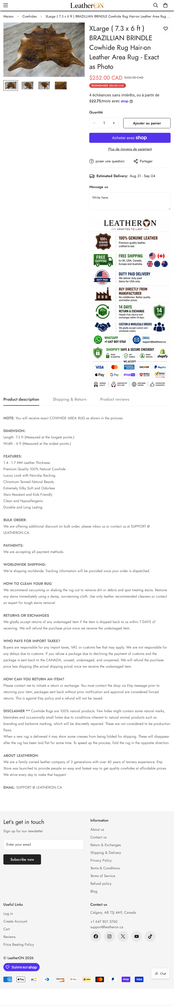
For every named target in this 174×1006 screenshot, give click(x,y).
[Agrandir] (75, 32)
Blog (93, 891)
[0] (165, 5)
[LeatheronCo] (87, 5)
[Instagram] (109, 936)
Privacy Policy (101, 860)
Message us (98, 186)
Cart (6, 929)
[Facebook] (95, 936)
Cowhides (29, 16)
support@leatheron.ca (106, 927)
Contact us (98, 837)
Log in (8, 913)
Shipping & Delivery (105, 852)
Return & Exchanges (105, 845)
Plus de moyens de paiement (130, 149)
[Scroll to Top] (165, 981)
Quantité (96, 112)
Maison (8, 16)
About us (97, 829)
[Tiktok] (150, 936)
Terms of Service (102, 875)
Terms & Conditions (105, 868)
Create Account (15, 921)
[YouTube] (136, 936)
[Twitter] (123, 936)
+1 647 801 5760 (104, 921)
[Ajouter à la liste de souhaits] (165, 29)
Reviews (9, 936)
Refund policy (100, 883)
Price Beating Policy (18, 944)
